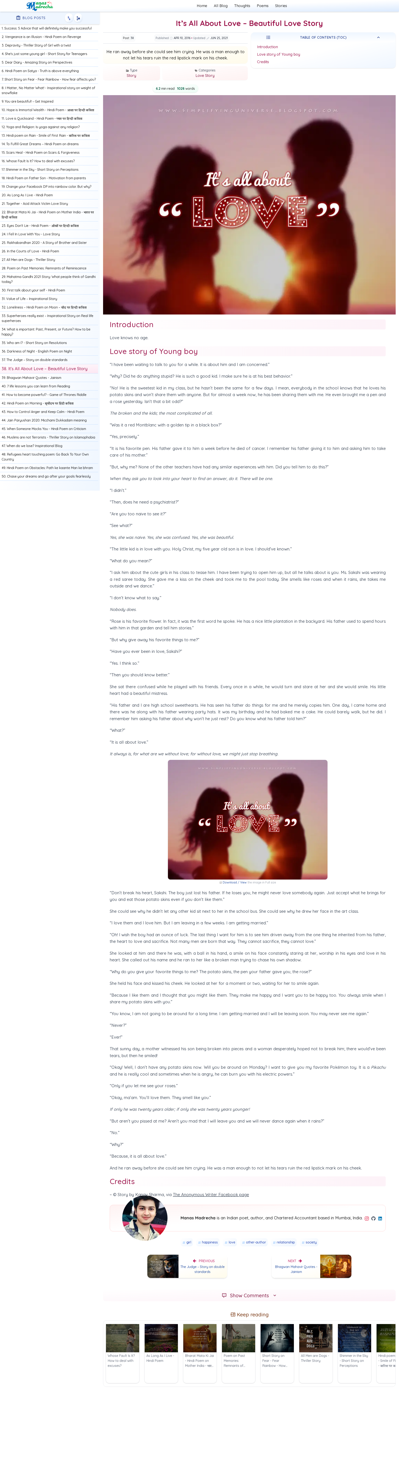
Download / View (235, 882)
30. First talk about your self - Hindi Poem (33, 290)
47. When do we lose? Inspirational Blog (32, 446)
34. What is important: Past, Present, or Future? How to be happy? (46, 331)
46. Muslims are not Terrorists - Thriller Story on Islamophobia (48, 437)
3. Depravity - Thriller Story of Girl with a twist (36, 45)
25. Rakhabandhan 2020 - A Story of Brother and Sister (44, 243)
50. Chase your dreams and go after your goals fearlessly (46, 476)
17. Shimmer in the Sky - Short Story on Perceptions (40, 169)
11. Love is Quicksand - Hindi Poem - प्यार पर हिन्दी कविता (42, 118)
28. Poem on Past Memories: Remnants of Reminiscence (44, 268)
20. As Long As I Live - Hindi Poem (27, 195)
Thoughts (242, 5)
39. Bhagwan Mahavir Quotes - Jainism (31, 378)
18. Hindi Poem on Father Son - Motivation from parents (44, 178)
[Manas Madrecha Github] (374, 1218)
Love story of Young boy (278, 54)
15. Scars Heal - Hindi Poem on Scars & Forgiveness (41, 152)
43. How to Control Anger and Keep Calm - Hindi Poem (43, 412)
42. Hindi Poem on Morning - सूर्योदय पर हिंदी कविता (38, 403)
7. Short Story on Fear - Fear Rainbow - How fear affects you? (49, 79)
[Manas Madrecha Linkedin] (380, 1218)
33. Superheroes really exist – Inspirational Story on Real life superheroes (47, 318)
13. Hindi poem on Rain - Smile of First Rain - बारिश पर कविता (46, 135)
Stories (281, 5)
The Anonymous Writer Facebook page (211, 1194)
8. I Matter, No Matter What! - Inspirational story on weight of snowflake (48, 90)
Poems (262, 5)
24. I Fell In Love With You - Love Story (31, 234)
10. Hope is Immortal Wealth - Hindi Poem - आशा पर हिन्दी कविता (48, 110)
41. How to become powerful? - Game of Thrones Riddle (44, 395)
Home (202, 5)
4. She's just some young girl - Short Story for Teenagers (44, 54)
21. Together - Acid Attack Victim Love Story (35, 203)
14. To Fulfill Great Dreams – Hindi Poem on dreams (40, 144)
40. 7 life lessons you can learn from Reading (36, 386)
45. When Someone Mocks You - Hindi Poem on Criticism (44, 429)
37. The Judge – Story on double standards (35, 360)
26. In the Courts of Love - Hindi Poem (30, 251)
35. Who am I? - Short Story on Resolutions (34, 343)
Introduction (267, 46)
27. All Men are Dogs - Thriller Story (28, 260)
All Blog (221, 5)
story (131, 75)
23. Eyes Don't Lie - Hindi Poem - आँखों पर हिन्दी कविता (40, 226)
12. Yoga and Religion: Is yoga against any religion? (41, 127)
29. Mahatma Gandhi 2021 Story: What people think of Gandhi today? (49, 279)
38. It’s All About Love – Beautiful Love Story (44, 368)
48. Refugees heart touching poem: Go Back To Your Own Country (45, 456)
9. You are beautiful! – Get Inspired (27, 101)
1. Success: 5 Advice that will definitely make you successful (47, 28)
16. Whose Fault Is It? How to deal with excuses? (38, 161)
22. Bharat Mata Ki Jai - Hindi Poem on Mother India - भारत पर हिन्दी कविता (48, 214)
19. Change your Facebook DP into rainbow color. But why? (46, 186)
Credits (263, 61)
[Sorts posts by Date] (69, 17)
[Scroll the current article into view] (78, 17)
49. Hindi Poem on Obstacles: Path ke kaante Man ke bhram (47, 468)
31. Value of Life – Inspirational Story (29, 299)
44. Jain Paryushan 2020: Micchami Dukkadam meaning (44, 420)
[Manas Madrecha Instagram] (367, 1218)
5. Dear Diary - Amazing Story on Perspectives (37, 62)
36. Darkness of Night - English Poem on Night (37, 351)
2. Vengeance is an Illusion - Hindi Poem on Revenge (41, 37)
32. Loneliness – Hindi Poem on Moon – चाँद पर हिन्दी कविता (44, 307)
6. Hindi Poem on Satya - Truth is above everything (40, 71)
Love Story (205, 75)
